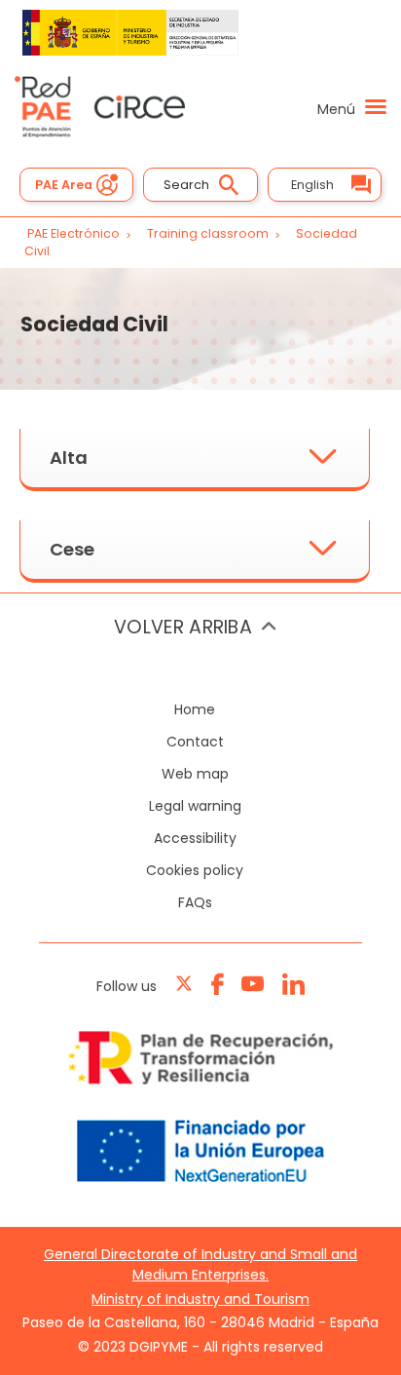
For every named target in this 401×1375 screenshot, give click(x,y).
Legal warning (195, 806)
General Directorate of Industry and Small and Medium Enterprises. (200, 1264)
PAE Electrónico (73, 233)
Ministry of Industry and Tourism (200, 1299)
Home (194, 709)
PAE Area (63, 184)
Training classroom (209, 233)
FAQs (195, 902)
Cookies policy (194, 870)
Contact (195, 741)
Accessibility (195, 838)
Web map (195, 773)
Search (186, 184)
